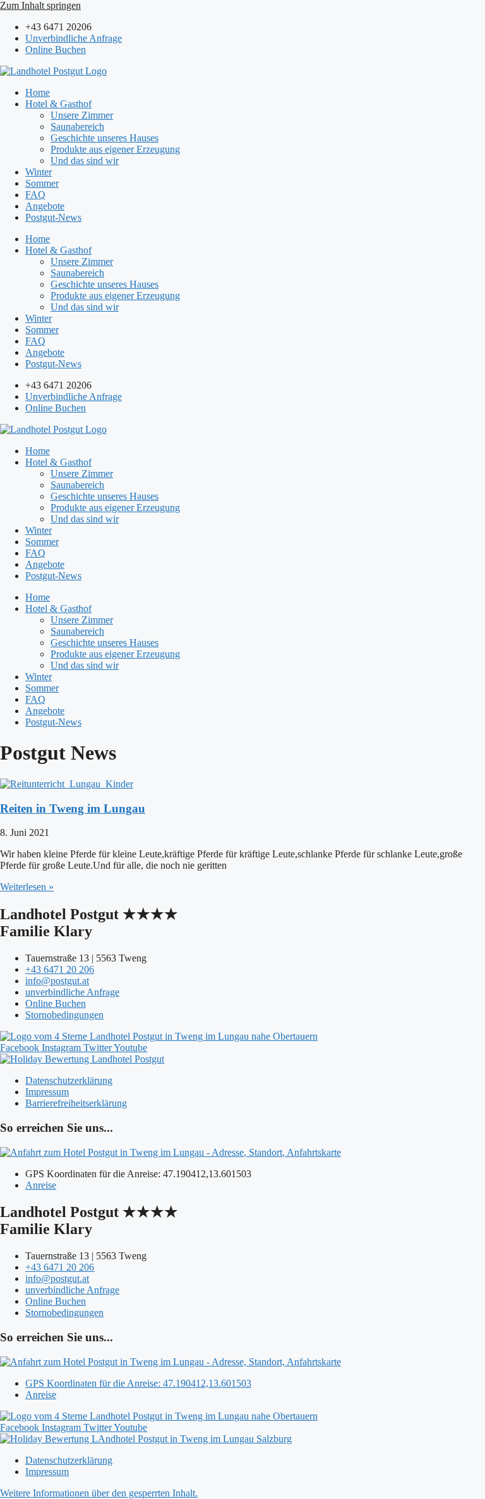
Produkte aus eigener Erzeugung (115, 149)
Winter (38, 172)
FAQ (35, 194)
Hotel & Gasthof (58, 103)
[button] (99, 1493)
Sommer (42, 183)
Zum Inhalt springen (40, 5)
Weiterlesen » (27, 886)
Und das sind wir (85, 160)
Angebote (44, 206)
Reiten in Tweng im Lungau (72, 808)
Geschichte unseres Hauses (105, 137)
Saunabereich (77, 126)
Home (37, 92)
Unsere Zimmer (82, 115)
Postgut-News (53, 217)
